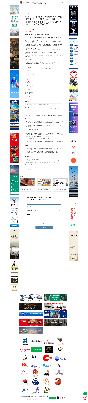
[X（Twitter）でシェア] (28, 169)
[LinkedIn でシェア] (30, 169)
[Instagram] (62, 398)
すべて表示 (66, 176)
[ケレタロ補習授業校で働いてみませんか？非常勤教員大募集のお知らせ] (44, 182)
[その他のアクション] (62, 13)
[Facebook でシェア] (25, 169)
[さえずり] (64, 398)
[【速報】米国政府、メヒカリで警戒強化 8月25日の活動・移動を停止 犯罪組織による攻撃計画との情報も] (60, 182)
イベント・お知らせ (28, 164)
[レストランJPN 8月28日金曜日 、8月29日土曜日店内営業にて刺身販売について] (27, 182)
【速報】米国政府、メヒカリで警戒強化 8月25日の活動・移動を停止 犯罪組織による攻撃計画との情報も (60, 188)
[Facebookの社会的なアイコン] (60, 398)
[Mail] (85, 393)
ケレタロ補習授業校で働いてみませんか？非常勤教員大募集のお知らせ (44, 188)
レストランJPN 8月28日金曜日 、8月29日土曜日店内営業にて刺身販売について (27, 188)
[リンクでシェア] (33, 169)
